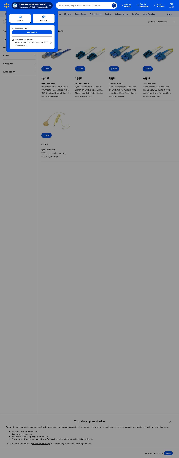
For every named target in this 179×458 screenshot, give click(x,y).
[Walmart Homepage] (6, 5)
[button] (143, 5)
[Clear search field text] (108, 5)
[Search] (114, 5)
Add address (32, 32)
